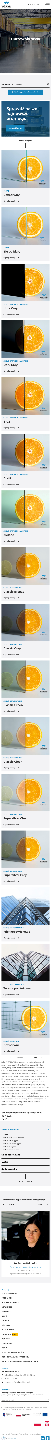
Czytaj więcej (9, 201)
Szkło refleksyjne (10, 1141)
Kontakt (5, 1325)
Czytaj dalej (5, 1119)
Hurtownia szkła (10, 1302)
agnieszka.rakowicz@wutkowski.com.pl (25, 1274)
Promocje (9, 1334)
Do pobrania (7, 1330)
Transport (6, 1343)
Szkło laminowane (11, 1150)
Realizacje (6, 1307)
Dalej (35, 1058)
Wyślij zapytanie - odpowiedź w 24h (27, 92)
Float (5, 1135)
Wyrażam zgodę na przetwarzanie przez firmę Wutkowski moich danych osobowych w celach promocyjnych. (25, 1408)
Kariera (5, 1321)
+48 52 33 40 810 (11, 1379)
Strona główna (9, 1293)
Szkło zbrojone (9, 1147)
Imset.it (12, 1438)
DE (38, 4)
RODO (4, 1348)
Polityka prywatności (12, 1352)
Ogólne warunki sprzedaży (15, 1357)
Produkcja (6, 1298)
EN (34, 4)
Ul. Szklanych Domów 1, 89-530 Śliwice (20, 1375)
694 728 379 (29, 1271)
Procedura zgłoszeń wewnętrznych (19, 1361)
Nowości (5, 1339)
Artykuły (6, 1312)
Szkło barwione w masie (13, 1138)
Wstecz (11, 1204)
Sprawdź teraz (15, 128)
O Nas (4, 1316)
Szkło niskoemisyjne (12, 1144)
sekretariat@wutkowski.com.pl (17, 1382)
